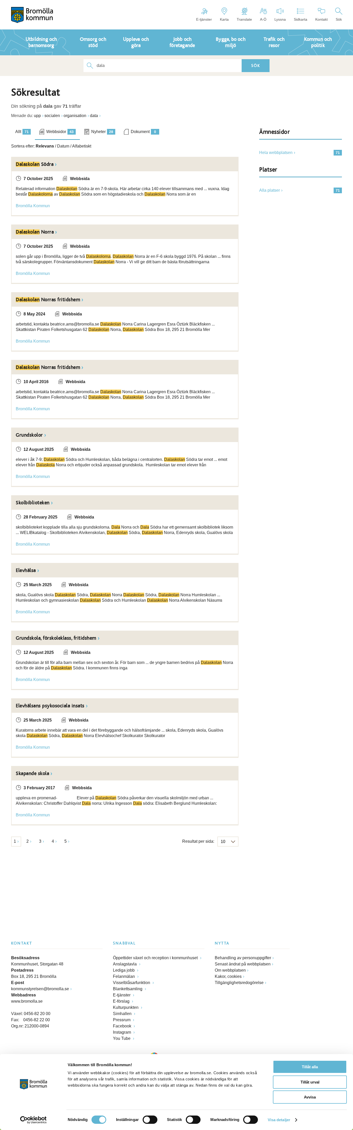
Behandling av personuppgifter (243, 958)
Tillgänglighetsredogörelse (239, 982)
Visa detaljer (279, 1120)
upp (37, 115)
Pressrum (122, 1020)
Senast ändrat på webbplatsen (243, 964)
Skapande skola (32, 773)
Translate (244, 19)
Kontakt (321, 19)
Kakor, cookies (228, 976)
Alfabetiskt (81, 146)
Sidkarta (300, 19)
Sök (339, 19)
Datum (63, 146)
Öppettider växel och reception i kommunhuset (156, 958)
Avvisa (310, 1097)
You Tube (122, 1038)
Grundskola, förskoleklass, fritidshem (56, 638)
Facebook (122, 1026)
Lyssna (280, 19)
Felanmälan (124, 976)
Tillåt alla (310, 1067)
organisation (75, 115)
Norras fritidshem (48, 299)
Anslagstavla (125, 964)
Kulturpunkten (126, 1007)
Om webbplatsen (230, 970)
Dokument (143, 131)
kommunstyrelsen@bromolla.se (40, 989)
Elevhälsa (26, 570)
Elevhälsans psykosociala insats (50, 705)
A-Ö (263, 19)
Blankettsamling (128, 989)
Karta (224, 19)
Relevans (45, 146)
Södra (34, 164)
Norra (35, 232)
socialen (52, 115)
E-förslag (122, 1001)
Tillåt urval (310, 1082)
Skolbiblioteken (33, 502)
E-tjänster (204, 19)
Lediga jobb (124, 970)
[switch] (150, 1120)
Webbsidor (60, 131)
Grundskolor (29, 435)
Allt (22, 131)
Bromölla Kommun (33, 206)
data (94, 115)
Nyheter (102, 131)
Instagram (122, 1032)
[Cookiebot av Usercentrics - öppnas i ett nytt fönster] (33, 1120)
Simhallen (123, 1013)
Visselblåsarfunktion (132, 982)
